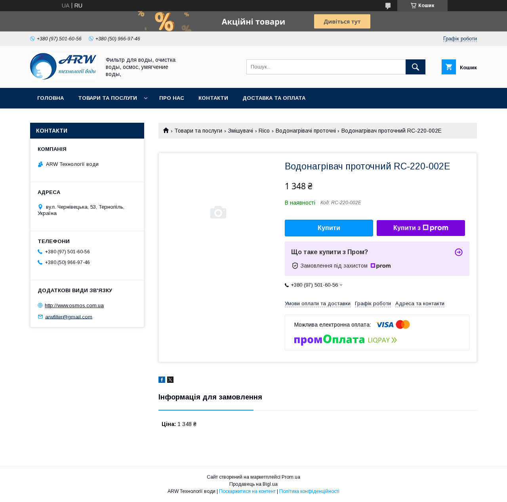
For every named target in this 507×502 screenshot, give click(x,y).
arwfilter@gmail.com (68, 316)
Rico (264, 130)
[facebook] (161, 381)
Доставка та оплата (273, 98)
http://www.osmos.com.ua (74, 305)
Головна (50, 98)
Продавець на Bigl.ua (253, 484)
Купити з (407, 227)
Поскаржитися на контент (247, 491)
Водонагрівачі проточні (306, 130)
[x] (170, 381)
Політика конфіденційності (309, 491)
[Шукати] (415, 66)
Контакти (213, 98)
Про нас (171, 98)
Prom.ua (291, 477)
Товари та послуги (107, 98)
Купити (329, 227)
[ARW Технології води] (63, 77)
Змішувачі (240, 130)
